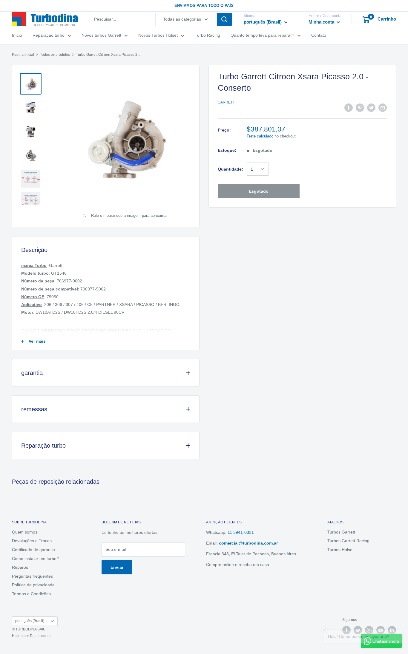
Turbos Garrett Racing (348, 540)
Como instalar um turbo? (35, 558)
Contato (318, 35)
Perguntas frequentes (32, 576)
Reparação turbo (49, 35)
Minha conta (322, 21)
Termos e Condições (31, 593)
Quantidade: (230, 169)
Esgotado (259, 191)
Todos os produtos (55, 54)
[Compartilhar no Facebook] (348, 107)
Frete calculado (260, 136)
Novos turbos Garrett (101, 35)
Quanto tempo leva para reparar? (262, 35)
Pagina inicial (23, 54)
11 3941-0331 (241, 532)
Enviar (117, 567)
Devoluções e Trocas (32, 540)
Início (17, 35)
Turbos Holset (340, 549)
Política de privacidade (33, 584)
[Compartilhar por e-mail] (382, 107)
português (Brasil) (29, 621)
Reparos (20, 567)
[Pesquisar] (224, 19)
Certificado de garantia (33, 549)
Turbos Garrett (341, 532)
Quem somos (24, 532)
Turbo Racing (207, 35)
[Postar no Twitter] (371, 107)
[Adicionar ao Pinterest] (360, 107)
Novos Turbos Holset (158, 35)
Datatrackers (40, 636)
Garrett (226, 102)
